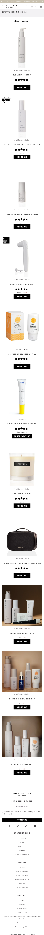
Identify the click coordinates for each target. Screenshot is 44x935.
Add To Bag (23, 88)
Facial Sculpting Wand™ (22, 284)
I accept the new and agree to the (22, 813)
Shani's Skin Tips (22, 871)
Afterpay (22, 850)
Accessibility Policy (22, 927)
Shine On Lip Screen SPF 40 (22, 424)
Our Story (22, 867)
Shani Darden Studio (22, 879)
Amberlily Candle (22, 494)
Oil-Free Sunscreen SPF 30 (22, 354)
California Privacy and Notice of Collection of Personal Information (22, 917)
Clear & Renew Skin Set (22, 699)
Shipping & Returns (22, 854)
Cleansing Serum (22, 75)
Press (22, 901)
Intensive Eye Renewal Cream (22, 214)
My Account (22, 846)
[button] (1, 2)
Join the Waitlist (23, 436)
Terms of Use (9, 814)
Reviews (22, 905)
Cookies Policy (22, 923)
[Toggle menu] (41, 6)
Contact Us (22, 838)
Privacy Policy (22, 812)
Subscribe (22, 820)
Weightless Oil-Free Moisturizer (22, 145)
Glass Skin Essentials (22, 633)
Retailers (22, 883)
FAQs (22, 842)
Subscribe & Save (22, 875)
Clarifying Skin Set (22, 765)
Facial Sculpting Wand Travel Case (22, 563)
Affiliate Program (22, 887)
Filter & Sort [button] (22, 21)
